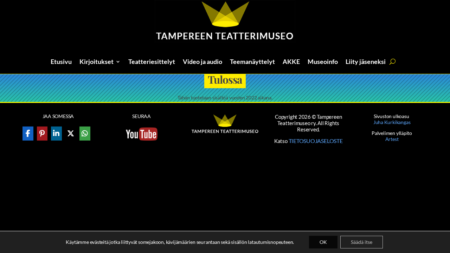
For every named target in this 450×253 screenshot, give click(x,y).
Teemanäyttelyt (252, 62)
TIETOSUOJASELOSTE (316, 140)
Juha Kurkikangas (392, 122)
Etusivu (61, 62)
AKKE (291, 62)
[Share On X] (70, 133)
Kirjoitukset (96, 62)
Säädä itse (361, 242)
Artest (392, 139)
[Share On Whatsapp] (84, 133)
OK (323, 242)
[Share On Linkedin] (56, 133)
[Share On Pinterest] (42, 133)
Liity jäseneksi (366, 62)
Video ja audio (202, 62)
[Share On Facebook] (27, 133)
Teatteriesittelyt (151, 62)
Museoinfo (323, 62)
